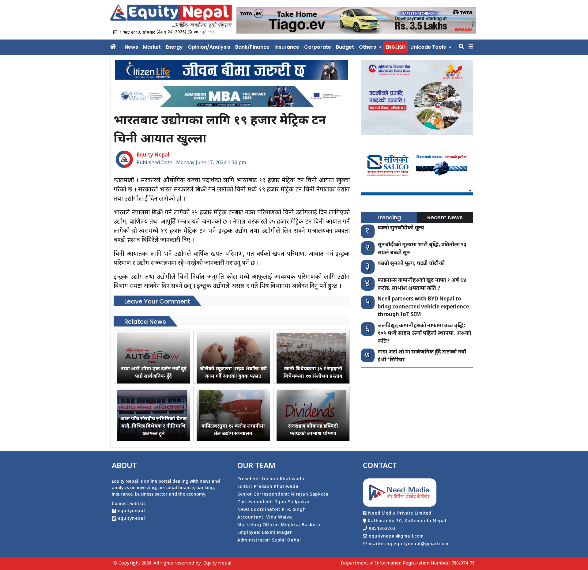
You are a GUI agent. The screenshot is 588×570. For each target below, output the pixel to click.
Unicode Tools (428, 47)
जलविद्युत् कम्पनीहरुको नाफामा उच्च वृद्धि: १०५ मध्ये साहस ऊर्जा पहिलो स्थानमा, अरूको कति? (424, 334)
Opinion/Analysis (209, 47)
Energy (174, 47)
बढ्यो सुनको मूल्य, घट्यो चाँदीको (411, 263)
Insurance (286, 47)
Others (367, 47)
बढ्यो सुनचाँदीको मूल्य (401, 228)
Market (152, 47)
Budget (345, 47)
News (131, 47)
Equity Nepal (217, 563)
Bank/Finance (252, 47)
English (395, 47)
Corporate (317, 47)
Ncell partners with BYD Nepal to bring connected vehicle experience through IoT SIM (423, 307)
